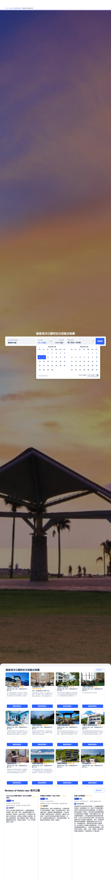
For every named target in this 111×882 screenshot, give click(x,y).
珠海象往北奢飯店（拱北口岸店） (50, 796)
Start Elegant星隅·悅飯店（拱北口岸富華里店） (18, 797)
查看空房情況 (17, 706)
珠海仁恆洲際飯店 (79, 796)
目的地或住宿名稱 (13, 340)
